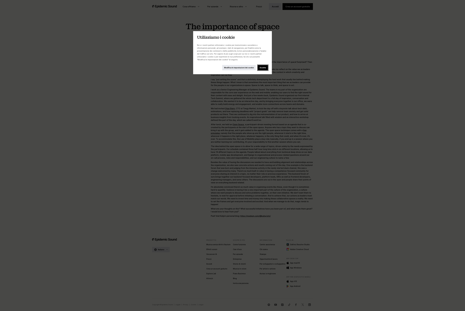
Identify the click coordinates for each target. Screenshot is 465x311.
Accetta (263, 68)
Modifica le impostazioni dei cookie (239, 68)
